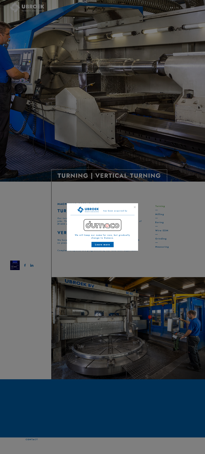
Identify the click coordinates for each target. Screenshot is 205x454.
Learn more (102, 244)
